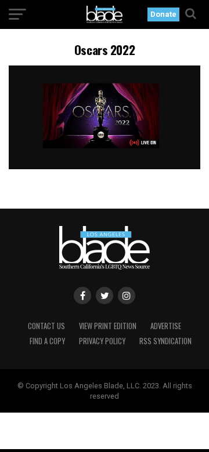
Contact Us (46, 325)
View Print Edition (107, 325)
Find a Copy (47, 341)
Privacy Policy (102, 341)
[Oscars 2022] (104, 166)
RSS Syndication (165, 341)
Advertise (165, 325)
